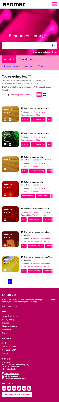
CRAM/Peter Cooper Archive (38, 215)
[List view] (39, 94)
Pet (49, 119)
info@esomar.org (11, 376)
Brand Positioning (52, 219)
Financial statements (10, 326)
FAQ (4, 343)
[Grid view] (44, 94)
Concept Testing (36, 245)
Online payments (9, 346)
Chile (24, 170)
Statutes (5, 323)
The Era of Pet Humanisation (36, 108)
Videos (41, 66)
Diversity (5, 333)
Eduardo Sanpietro (46, 166)
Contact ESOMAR (9, 350)
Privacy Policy (8, 319)
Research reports (12, 66)
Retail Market (43, 195)
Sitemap (5, 353)
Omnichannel (27, 195)
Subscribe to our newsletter (17, 395)
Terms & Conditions (10, 316)
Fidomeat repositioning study (36, 208)
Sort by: (6, 94)
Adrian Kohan (33, 166)
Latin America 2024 (37, 112)
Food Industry (34, 219)
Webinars (29, 66)
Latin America (38, 119)
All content (9, 59)
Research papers (26, 59)
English (25, 119)
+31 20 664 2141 (11, 374)
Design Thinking (37, 170)
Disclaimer (6, 330)
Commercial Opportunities (15, 379)
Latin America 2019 (37, 163)
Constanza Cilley (33, 115)
